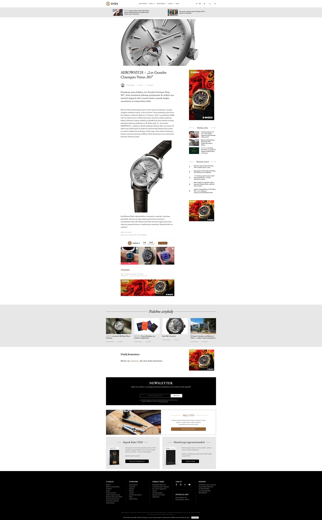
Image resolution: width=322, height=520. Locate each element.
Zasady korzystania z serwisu (113, 494)
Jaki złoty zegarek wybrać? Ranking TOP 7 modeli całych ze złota (203, 166)
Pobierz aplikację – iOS (181, 497)
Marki (170, 3)
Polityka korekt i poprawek (112, 498)
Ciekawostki (132, 486)
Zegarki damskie (133, 498)
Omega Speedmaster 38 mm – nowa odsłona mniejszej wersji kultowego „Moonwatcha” (208, 134)
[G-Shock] (147, 287)
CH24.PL (112, 4)
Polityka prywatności (111, 492)
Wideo (130, 496)
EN (215, 3)
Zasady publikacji (110, 502)
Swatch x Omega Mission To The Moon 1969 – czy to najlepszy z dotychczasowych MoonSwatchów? (205, 191)
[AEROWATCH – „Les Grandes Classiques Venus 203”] (161, 42)
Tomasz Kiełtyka (131, 85)
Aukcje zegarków (133, 484)
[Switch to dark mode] (205, 3)
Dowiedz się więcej (163, 401)
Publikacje (131, 488)
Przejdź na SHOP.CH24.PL (188, 429)
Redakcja (108, 484)
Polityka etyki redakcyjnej (112, 500)
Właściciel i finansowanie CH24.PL (114, 496)
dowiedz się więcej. (185, 517)
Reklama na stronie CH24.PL (113, 486)
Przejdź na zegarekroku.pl (137, 461)
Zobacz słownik (190, 461)
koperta (139, 110)
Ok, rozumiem (195, 517)
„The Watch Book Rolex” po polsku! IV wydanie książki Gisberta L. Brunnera (208, 150)
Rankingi (131, 490)
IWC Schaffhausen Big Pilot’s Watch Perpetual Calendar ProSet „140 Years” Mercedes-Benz (204, 184)
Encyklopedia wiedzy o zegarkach (160, 486)
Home (122, 273)
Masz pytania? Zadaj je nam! (159, 484)
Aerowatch (140, 273)
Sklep (177, 3)
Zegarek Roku (155, 496)
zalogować (134, 361)
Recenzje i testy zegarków (135, 494)
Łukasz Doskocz (138, 341)
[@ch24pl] (129, 243)
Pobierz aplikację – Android (182, 499)
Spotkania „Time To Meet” (158, 494)
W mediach (109, 488)
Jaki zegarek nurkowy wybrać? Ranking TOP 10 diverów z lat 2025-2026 (204, 171)
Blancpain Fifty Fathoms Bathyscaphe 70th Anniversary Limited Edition (208, 142)
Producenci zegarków (130, 273)
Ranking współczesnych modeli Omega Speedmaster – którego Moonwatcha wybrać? (204, 177)
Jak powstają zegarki (157, 492)
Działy (151, 3)
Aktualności (143, 3)
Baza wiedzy (161, 3)
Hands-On (131, 492)
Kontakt (108, 490)
